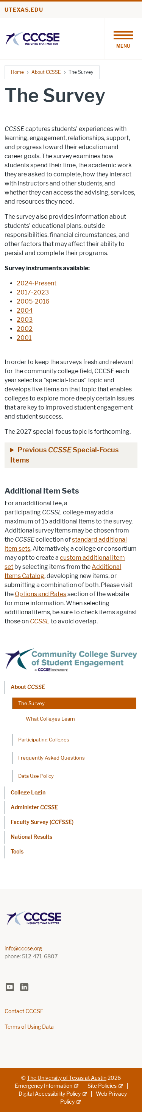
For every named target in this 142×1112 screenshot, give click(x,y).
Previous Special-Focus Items (64, 455)
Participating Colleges (43, 740)
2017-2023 (33, 292)
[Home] (32, 38)
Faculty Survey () (42, 822)
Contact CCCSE (24, 1011)
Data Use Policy (36, 776)
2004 (25, 310)
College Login (28, 793)
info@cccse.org (23, 948)
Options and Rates (40, 594)
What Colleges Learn (50, 719)
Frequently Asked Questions (51, 758)
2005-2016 (33, 301)
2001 (24, 337)
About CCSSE (46, 72)
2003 (25, 319)
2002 (25, 328)
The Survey (31, 703)
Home (17, 72)
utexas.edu (24, 10)
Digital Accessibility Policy (50, 1094)
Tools (17, 852)
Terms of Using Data (29, 1027)
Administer (34, 807)
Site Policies (102, 1086)
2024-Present (36, 283)
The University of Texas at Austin (66, 1078)
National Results (31, 837)
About (28, 687)
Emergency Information (43, 1086)
